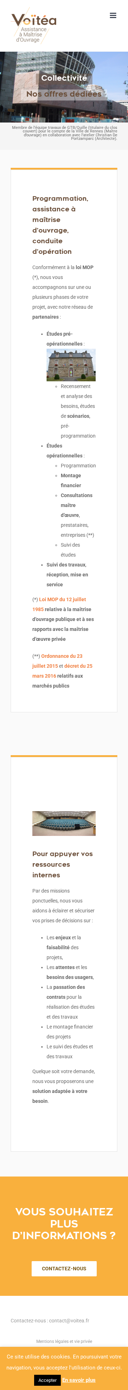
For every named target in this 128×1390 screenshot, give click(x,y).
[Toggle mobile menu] (113, 15)
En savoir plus (79, 1380)
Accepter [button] (47, 1380)
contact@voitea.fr (69, 1320)
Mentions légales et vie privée (64, 1341)
